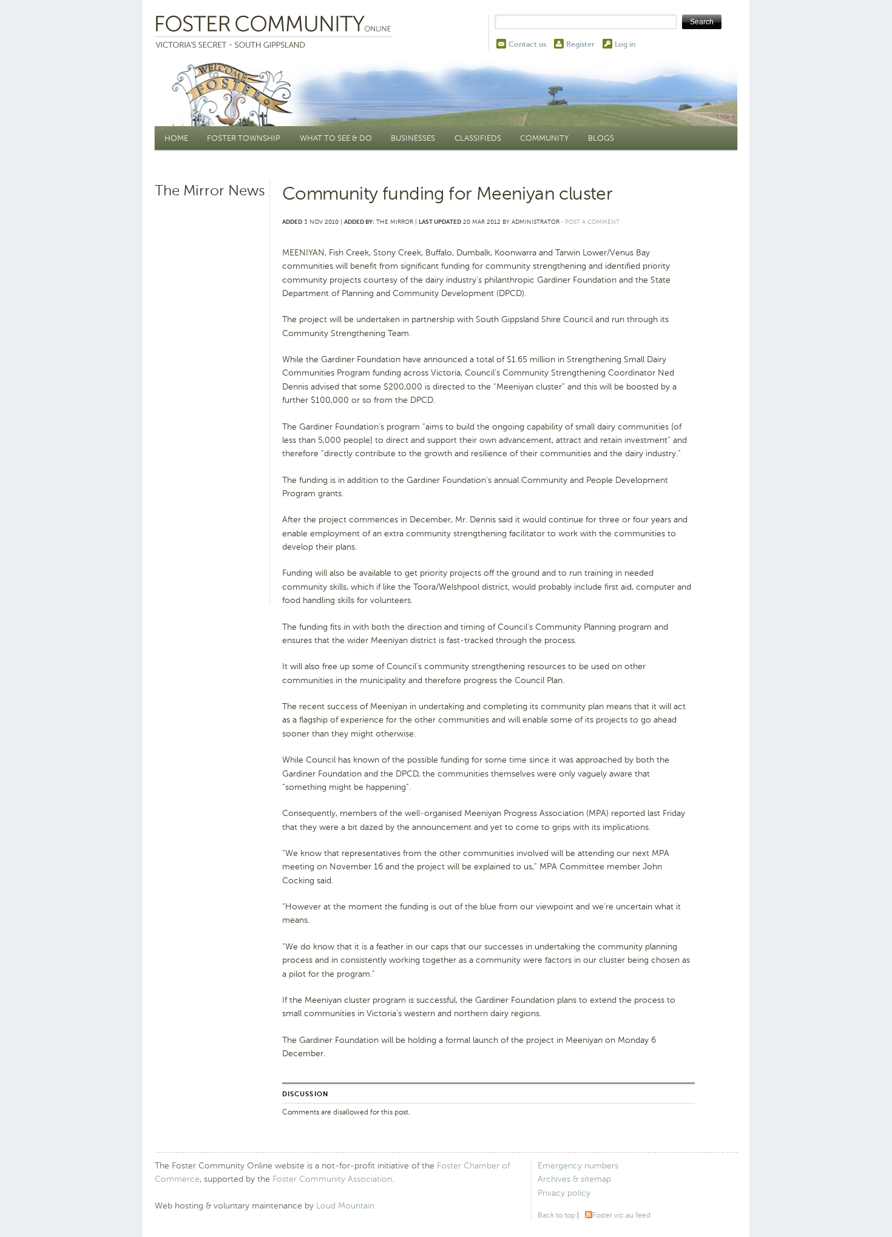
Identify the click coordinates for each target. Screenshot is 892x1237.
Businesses (413, 138)
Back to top (556, 1215)
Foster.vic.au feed (621, 1215)
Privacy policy (564, 1193)
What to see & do (336, 138)
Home (176, 138)
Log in (625, 44)
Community (544, 138)
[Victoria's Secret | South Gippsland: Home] (276, 33)
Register (580, 44)
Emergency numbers (578, 1166)
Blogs (601, 138)
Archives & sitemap (574, 1179)
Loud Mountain (345, 1206)
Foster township (243, 138)
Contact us (527, 44)
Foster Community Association (332, 1179)
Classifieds (477, 138)
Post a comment (592, 221)
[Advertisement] (210, 391)
